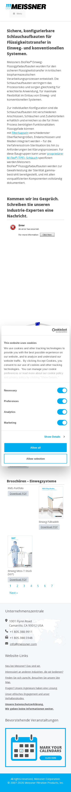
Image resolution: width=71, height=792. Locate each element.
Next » (13, 593)
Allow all (35, 447)
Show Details (52, 436)
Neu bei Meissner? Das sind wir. (22, 666)
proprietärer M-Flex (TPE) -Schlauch (35, 156)
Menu (19, 13)
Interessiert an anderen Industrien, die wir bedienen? (34, 671)
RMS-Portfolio (16, 488)
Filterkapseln (20, 133)
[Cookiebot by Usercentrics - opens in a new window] (52, 330)
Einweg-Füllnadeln (49, 521)
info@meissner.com (23, 644)
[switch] (62, 401)
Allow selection (35, 458)
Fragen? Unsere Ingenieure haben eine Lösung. (31, 688)
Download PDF (18, 493)
